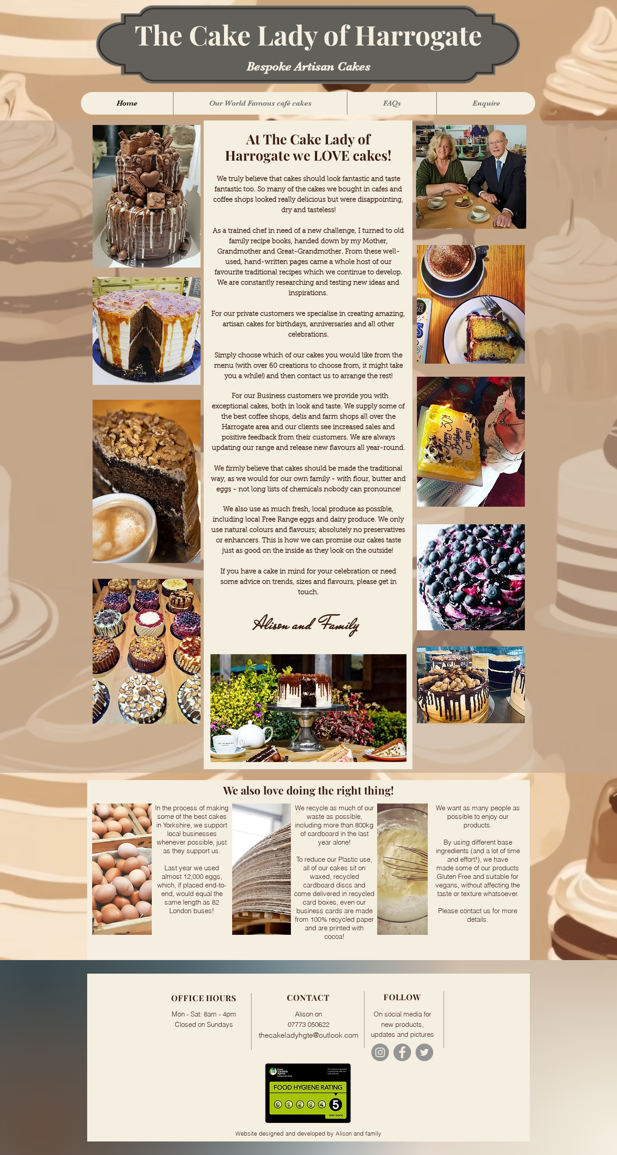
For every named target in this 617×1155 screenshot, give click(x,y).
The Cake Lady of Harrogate (308, 34)
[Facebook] (402, 1052)
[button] (260, 103)
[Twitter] (424, 1052)
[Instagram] (380, 1052)
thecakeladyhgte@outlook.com (308, 1035)
